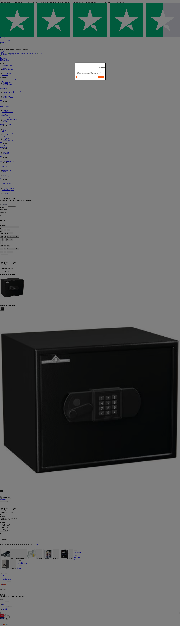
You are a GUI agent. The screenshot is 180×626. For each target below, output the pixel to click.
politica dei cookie (101, 74)
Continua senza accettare (102, 67)
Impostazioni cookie (79, 77)
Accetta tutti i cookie (101, 77)
